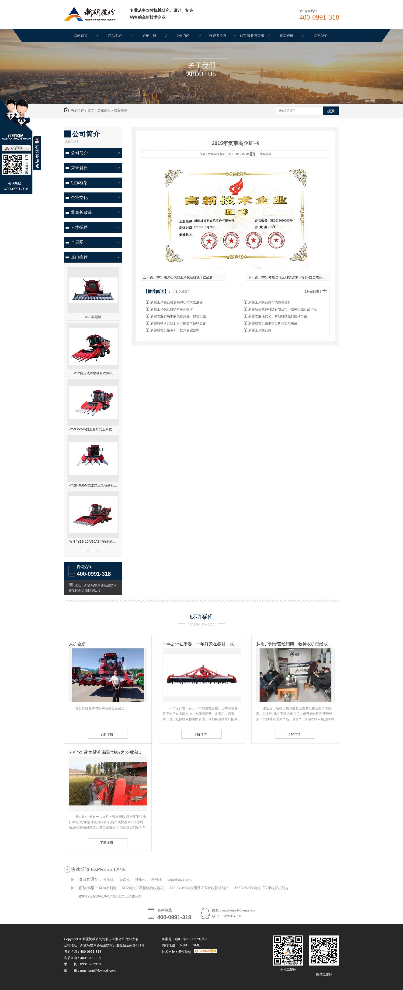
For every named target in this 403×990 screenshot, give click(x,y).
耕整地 (156, 879)
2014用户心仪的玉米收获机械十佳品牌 (184, 277)
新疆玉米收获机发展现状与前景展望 (176, 302)
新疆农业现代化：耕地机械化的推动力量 (277, 316)
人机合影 (77, 644)
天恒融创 (184, 952)
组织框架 (79, 182)
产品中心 (115, 36)
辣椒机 (140, 879)
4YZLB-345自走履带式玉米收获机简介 (93, 429)
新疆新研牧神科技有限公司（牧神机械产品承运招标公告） (285, 309)
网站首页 (81, 36)
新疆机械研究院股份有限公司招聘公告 (178, 323)
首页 (90, 111)
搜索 (331, 111)
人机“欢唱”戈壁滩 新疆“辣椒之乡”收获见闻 (108, 752)
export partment (179, 879)
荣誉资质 (120, 111)
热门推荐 (79, 257)
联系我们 (321, 36)
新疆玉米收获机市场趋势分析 (269, 302)
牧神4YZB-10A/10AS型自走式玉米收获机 (93, 541)
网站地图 (168, 945)
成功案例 (201, 616)
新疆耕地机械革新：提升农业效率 (174, 330)
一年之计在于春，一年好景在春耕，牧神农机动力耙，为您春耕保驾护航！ (201, 644)
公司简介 (184, 36)
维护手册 (149, 36)
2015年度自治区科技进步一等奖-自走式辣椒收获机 (298, 277)
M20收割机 (93, 317)
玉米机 (108, 879)
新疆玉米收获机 (259, 330)
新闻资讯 (286, 36)
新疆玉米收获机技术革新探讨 (171, 309)
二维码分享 (264, 154)
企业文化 (79, 197)
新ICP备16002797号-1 (191, 939)
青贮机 (124, 879)
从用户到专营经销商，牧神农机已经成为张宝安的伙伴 (295, 644)
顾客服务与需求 (252, 36)
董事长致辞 (81, 212)
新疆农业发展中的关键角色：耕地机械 (178, 316)
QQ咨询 (17, 148)
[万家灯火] (205, 952)
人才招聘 (79, 227)
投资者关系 (217, 36)
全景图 (77, 242)
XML (196, 945)
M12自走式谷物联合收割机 (93, 373)
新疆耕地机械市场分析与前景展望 (272, 323)
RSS (184, 945)
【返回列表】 (313, 291)
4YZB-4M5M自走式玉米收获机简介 (93, 485)
